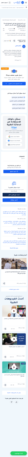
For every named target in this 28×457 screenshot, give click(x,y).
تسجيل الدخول (4, 2)
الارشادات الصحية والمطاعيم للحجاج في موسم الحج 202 (15, 272)
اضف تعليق (13, 171)
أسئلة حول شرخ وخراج (17, 97)
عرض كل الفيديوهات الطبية (14, 392)
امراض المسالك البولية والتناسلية (8, 7)
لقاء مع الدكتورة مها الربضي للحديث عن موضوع (14, 375)
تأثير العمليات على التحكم (18, 104)
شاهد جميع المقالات (14, 289)
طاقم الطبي (18, 46)
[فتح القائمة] (25, 2)
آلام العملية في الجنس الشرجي (17, 101)
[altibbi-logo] (18, 3)
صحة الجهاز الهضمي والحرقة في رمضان (14, 318)
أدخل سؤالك (14, 200)
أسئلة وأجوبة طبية (20, 7)
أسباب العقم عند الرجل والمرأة (16, 346)
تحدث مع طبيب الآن (14, 195)
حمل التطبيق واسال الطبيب (15, 83)
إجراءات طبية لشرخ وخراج (18, 108)
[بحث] (9, 2)
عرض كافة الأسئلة (14, 248)
